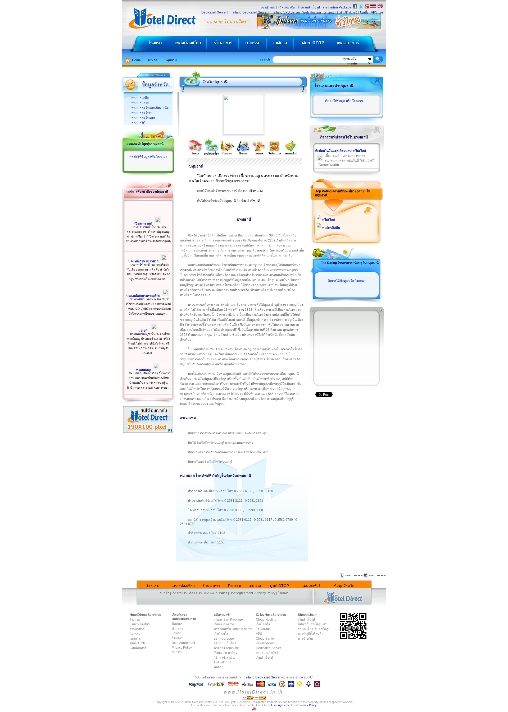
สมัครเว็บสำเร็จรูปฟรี (312, 624)
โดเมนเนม (263, 629)
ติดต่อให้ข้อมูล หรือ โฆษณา (148, 157)
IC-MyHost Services (271, 615)
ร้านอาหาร (223, 45)
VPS (259, 634)
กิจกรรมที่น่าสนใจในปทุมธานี (344, 137)
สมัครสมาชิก (286, 7)
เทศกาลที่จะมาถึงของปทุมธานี (147, 191)
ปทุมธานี (171, 60)
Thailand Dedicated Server (248, 12)
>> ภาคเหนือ (140, 97)
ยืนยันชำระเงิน (224, 662)
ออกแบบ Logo (224, 638)
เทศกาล (280, 45)
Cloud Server (265, 638)
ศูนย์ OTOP (312, 45)
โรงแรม (145, 45)
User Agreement (241, 593)
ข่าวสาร (221, 593)
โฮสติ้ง (364, 12)
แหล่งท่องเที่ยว (187, 45)
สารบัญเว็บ (305, 638)
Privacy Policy (265, 593)
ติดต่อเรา (195, 593)
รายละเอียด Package (336, 7)
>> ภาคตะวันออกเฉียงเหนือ (150, 107)
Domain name (224, 624)
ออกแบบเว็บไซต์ (225, 643)
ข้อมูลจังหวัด (344, 586)
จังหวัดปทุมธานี (215, 82)
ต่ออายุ (218, 667)
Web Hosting (311, 12)
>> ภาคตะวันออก (143, 117)
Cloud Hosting (266, 619)
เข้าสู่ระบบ (268, 7)
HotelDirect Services (145, 615)
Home (136, 60)
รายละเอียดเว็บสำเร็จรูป (314, 629)
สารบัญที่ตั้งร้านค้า (310, 634)
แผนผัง (209, 593)
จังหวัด (152, 60)
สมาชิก (164, 593)
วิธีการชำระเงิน (224, 657)
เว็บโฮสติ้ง (221, 634)
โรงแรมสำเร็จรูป (308, 7)
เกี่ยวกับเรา (179, 593)
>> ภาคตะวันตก (142, 112)
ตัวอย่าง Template (226, 648)
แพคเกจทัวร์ (358, 45)
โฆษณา (283, 593)
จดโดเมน (329, 12)
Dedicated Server (213, 12)
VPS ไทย (377, 12)
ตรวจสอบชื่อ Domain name (233, 629)
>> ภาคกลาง (140, 102)
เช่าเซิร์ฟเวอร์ (348, 12)
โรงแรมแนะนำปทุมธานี (333, 85)
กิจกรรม (253, 45)
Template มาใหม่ (226, 653)
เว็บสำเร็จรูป (264, 657)
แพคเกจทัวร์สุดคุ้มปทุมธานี (145, 144)
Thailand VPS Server (285, 12)
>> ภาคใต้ (138, 122)
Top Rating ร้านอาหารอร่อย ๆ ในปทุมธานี (350, 263)
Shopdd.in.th (307, 615)
